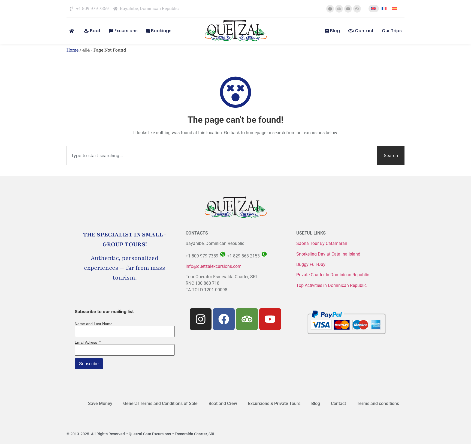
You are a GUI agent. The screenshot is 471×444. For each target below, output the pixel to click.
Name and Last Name (94, 324)
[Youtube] (348, 9)
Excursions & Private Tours (274, 403)
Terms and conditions (378, 403)
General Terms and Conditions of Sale (160, 403)
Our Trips (392, 31)
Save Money (100, 403)
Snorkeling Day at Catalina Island (328, 254)
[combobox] (221, 155)
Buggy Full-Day (311, 264)
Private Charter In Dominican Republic (332, 274)
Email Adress (88, 342)
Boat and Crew (223, 403)
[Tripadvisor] (339, 9)
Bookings (161, 31)
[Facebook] (330, 9)
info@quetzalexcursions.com (213, 266)
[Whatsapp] (357, 9)
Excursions (126, 31)
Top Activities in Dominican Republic (331, 285)
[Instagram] (201, 319)
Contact (364, 31)
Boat (95, 31)
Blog (335, 31)
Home (72, 50)
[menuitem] (374, 8)
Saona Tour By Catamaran (321, 243)
